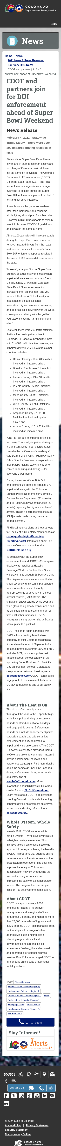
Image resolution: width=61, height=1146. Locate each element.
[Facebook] (6, 1096)
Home (8, 56)
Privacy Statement (37, 1125)
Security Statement (16, 1129)
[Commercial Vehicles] (14, 1081)
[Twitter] (14, 1096)
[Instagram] (22, 1096)
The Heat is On (15, 1013)
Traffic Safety (33, 1004)
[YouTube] (37, 1096)
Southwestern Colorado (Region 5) (24, 986)
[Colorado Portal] (29, 1142)
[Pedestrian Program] (6, 1081)
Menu (54, 22)
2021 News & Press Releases (26, 60)
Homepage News (16, 1004)
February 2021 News (20, 65)
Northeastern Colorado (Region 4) (23, 1000)
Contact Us (17, 1087)
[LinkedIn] (44, 1096)
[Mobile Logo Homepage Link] (30, 8)
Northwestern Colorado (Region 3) (23, 991)
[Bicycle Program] (21, 1074)
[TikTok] (29, 1096)
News (19, 56)
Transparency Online (18, 1134)
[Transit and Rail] (29, 1074)
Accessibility (13, 1125)
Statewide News (22, 982)
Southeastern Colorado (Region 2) (24, 1009)
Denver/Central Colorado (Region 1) (24, 995)
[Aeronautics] (37, 1074)
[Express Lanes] (9, 1074)
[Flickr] (6, 1103)
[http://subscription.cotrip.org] (30, 1043)
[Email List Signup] (52, 1096)
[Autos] (52, 1074)
